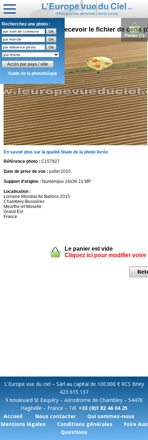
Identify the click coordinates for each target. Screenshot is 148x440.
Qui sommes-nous (110, 416)
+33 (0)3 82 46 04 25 (103, 407)
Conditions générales (84, 424)
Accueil (13, 416)
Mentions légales (23, 424)
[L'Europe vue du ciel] (89, 9)
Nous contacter (55, 416)
